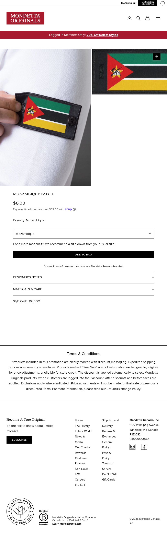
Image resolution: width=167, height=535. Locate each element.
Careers (80, 479)
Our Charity (82, 447)
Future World (83, 431)
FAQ (77, 474)
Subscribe (19, 440)
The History (82, 426)
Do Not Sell (109, 474)
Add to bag (83, 254)
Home (79, 420)
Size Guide (82, 469)
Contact (80, 485)
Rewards (80, 453)
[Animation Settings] (162, 3)
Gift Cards (108, 479)
